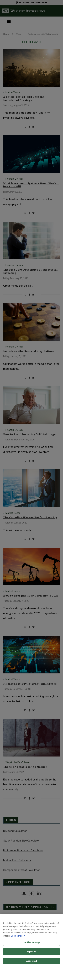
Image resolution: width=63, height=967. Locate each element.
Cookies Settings (31, 942)
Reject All (31, 951)
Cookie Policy (18, 936)
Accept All (31, 961)
